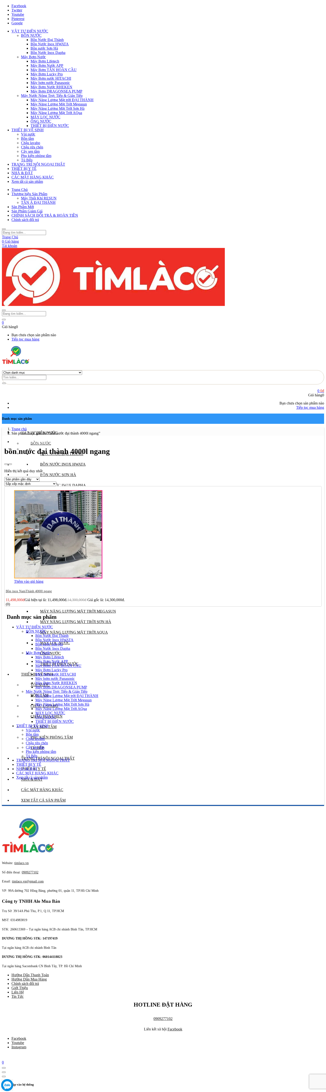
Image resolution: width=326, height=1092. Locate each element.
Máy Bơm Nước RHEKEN (51, 87)
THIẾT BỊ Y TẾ (24, 169)
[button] (3, 322)
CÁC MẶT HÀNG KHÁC (32, 177)
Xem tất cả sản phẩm (27, 181)
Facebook (175, 1029)
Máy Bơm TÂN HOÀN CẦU (54, 70)
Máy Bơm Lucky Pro (47, 74)
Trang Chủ (19, 190)
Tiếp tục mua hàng (25, 339)
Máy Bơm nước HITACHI (51, 78)
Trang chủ (19, 429)
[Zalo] (7, 1085)
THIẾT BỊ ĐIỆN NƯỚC (50, 126)
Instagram (18, 1047)
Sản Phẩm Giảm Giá (26, 211)
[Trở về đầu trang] (4, 1068)
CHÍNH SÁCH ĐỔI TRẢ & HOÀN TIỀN (44, 215)
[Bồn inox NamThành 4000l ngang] (58, 577)
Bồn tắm (27, 138)
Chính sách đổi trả (25, 220)
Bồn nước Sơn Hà (44, 48)
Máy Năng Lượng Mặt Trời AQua (56, 113)
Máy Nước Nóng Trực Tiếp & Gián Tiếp (52, 96)
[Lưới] (6, 464)
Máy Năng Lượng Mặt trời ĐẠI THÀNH (62, 100)
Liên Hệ (17, 992)
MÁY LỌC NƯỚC (45, 117)
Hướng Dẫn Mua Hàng (29, 979)
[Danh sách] (10, 464)
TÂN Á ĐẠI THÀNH (38, 202)
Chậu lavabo (30, 143)
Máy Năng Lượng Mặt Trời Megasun (59, 104)
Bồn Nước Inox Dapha (48, 53)
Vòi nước (28, 134)
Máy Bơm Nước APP (47, 65)
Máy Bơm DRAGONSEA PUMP (56, 91)
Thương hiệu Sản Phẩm (29, 194)
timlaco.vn (28, 881)
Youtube (17, 1043)
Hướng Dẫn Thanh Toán (30, 975)
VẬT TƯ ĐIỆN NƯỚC (29, 31)
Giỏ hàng (10, 241)
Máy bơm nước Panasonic (50, 83)
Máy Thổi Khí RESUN (39, 198)
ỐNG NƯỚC (41, 121)
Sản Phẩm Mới (22, 207)
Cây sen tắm (30, 151)
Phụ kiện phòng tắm (36, 156)
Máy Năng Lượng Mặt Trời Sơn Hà (57, 108)
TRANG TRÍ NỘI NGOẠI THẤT (38, 164)
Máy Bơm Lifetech (45, 61)
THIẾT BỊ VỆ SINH (27, 130)
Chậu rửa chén (32, 147)
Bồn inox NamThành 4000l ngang (29, 591)
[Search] (4, 383)
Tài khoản (9, 246)
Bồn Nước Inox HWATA (50, 44)
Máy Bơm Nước (33, 57)
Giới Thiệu (19, 988)
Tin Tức (17, 996)
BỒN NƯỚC (31, 35)
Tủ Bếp (26, 160)
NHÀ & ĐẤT (22, 173)
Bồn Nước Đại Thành (47, 40)
